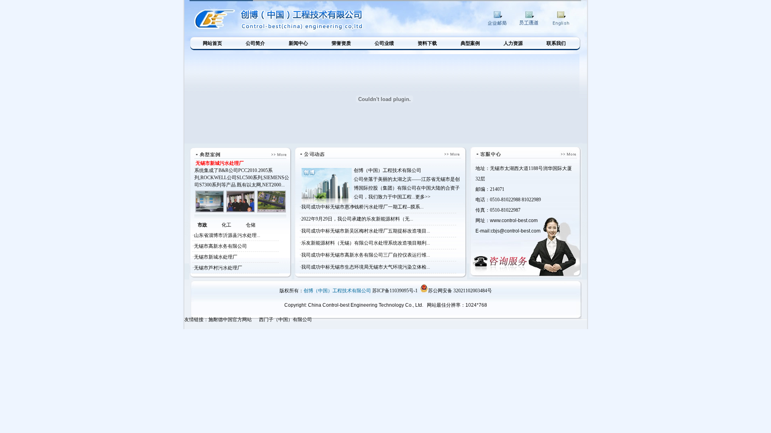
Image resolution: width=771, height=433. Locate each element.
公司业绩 (384, 43)
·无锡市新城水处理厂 (214, 257)
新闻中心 (298, 43)
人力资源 (513, 43)
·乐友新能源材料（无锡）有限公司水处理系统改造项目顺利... (365, 243)
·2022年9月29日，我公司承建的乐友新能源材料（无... (356, 219)
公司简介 (255, 43)
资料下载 (427, 43)
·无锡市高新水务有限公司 (219, 246)
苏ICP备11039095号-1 (395, 290)
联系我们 (556, 43)
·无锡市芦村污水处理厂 (217, 268)
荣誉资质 (341, 43)
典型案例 (470, 43)
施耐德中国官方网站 (230, 319)
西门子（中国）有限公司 (285, 319)
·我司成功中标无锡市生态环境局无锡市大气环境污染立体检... (365, 267)
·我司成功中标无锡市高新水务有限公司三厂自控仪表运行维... (365, 255)
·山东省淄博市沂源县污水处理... (226, 235)
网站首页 (212, 43)
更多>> (422, 197)
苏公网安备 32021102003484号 (460, 290)
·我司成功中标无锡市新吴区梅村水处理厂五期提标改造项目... (365, 231)
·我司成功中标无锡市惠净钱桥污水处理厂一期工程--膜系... (362, 207)
